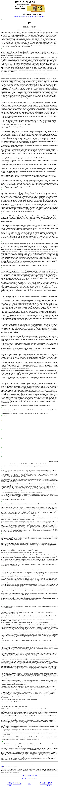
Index (35, 16)
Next (43, 16)
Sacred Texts (17, 16)
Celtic (31, 16)
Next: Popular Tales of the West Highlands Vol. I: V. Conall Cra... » (45, 784)
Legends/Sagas (33, 778)
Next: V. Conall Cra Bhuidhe (29, 775)
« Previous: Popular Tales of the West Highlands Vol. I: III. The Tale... (14, 784)
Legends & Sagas (25, 16)
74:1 (2, 766)
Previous (39, 16)
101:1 (2, 769)
